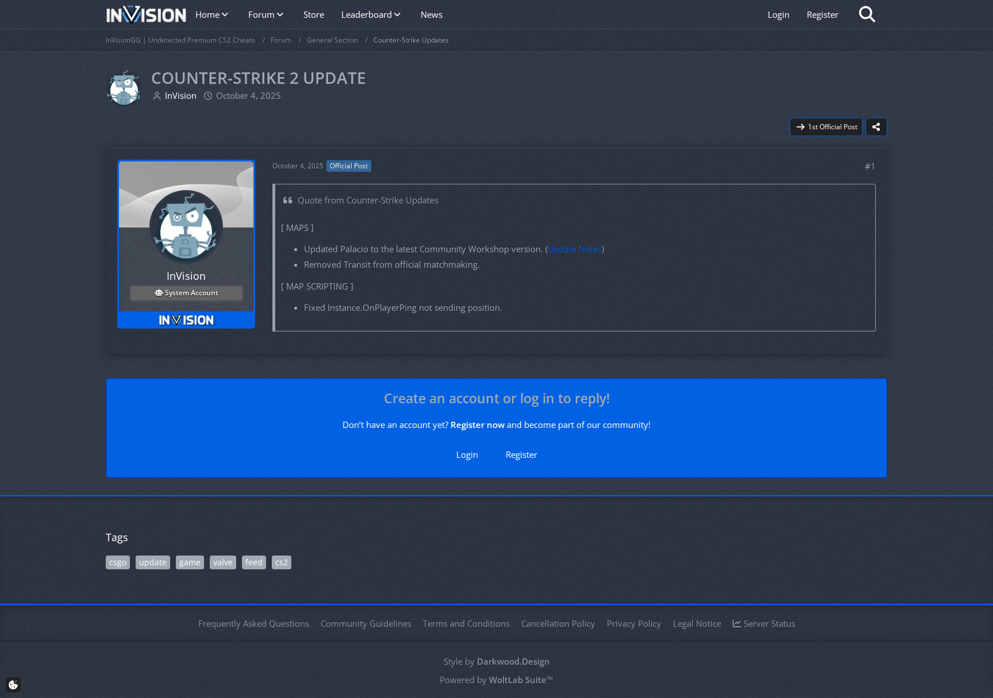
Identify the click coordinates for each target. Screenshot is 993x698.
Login (779, 14)
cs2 (281, 562)
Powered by (496, 679)
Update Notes (575, 248)
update (153, 562)
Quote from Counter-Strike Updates (368, 200)
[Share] (876, 127)
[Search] (867, 14)
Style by (497, 661)
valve (223, 562)
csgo (117, 562)
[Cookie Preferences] (13, 684)
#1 (870, 166)
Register (822, 14)
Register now (478, 424)
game (190, 562)
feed (254, 562)
